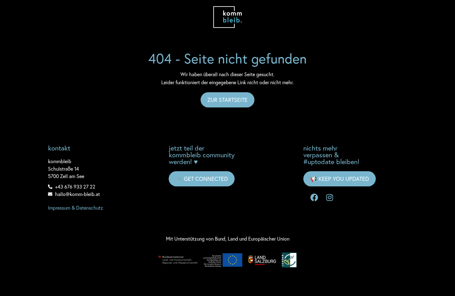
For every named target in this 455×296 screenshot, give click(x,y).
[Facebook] (314, 197)
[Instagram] (329, 197)
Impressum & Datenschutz (75, 207)
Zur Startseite (227, 99)
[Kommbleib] (227, 17)
